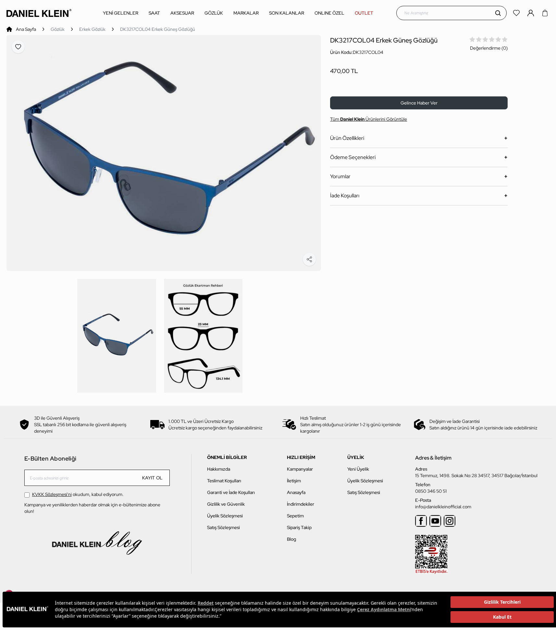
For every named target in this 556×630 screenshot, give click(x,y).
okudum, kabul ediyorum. (78, 494)
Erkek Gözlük (92, 29)
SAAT (154, 13)
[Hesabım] (531, 13)
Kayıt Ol (152, 478)
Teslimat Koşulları (224, 481)
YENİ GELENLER (120, 13)
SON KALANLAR (286, 13)
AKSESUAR (182, 13)
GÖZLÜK (213, 13)
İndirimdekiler (300, 504)
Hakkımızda (218, 469)
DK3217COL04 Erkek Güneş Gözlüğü (157, 29)
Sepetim (295, 516)
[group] (163, 153)
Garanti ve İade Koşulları (231, 492)
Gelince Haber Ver (419, 103)
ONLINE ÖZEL (329, 13)
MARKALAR (246, 13)
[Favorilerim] (517, 13)
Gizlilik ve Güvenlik (226, 504)
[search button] (497, 13)
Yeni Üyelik (358, 469)
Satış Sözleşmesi (223, 527)
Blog (291, 539)
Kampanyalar (300, 469)
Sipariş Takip (299, 527)
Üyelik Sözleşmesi (225, 516)
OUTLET (364, 13)
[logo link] (38, 13)
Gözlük (58, 29)
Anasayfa (296, 492)
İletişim (294, 481)
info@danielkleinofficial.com (443, 507)
